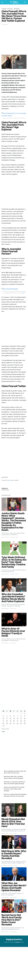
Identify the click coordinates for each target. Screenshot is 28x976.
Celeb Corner (7, 9)
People (17, 9)
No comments (5, 24)
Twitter (23, 292)
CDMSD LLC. (18, 942)
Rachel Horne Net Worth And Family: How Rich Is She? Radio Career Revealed (14, 788)
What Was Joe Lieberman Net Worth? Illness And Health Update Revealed (14, 782)
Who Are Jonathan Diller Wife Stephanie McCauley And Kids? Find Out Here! (15, 795)
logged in (9, 480)
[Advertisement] (14, 41)
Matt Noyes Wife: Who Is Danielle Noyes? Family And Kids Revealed (13, 777)
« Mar (3, 731)
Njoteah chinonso (5, 537)
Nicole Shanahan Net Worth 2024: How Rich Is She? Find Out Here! (15, 772)
